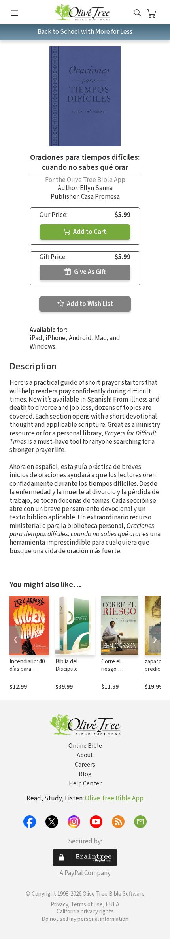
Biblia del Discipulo (66, 665)
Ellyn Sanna (96, 188)
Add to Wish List (89, 304)
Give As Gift (89, 272)
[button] (137, 13)
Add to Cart (89, 232)
